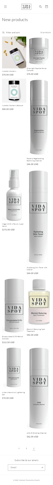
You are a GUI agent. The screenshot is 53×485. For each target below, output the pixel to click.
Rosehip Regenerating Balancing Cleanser (35, 159)
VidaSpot (22, 480)
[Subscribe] (42, 467)
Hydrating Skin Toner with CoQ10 (37, 269)
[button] (5, 7)
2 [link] (33, 448)
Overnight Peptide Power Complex (37, 69)
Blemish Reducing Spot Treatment (36, 330)
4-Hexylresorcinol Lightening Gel (13, 393)
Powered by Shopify (33, 480)
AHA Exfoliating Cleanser (37, 433)
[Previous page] (19, 448)
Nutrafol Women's (9, 71)
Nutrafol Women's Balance (12, 105)
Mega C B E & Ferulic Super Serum (13, 225)
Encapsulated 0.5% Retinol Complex (12, 337)
